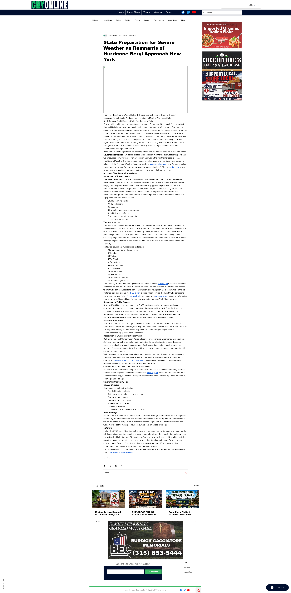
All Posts (95, 20)
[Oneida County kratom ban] (108, 499)
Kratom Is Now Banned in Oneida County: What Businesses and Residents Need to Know (108, 513)
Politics (127, 20)
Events (137, 20)
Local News (107, 20)
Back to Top (3, 584)
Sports (146, 20)
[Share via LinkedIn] (116, 466)
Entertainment (159, 20)
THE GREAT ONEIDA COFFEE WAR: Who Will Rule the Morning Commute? (145, 513)
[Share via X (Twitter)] (110, 466)
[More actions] (186, 35)
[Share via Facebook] (104, 466)
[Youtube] (194, 12)
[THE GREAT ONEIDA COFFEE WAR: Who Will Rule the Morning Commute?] (145, 499)
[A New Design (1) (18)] (222, 35)
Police (118, 20)
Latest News (188, 572)
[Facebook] (183, 12)
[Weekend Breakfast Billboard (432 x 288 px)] (222, 85)
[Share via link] (121, 466)
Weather (187, 567)
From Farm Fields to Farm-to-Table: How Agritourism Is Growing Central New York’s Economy (182, 513)
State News (172, 20)
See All (196, 485)
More (183, 20)
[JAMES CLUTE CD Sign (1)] (222, 61)
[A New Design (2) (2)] (145, 540)
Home (186, 563)
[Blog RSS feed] (198, 590)
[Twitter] (188, 12)
